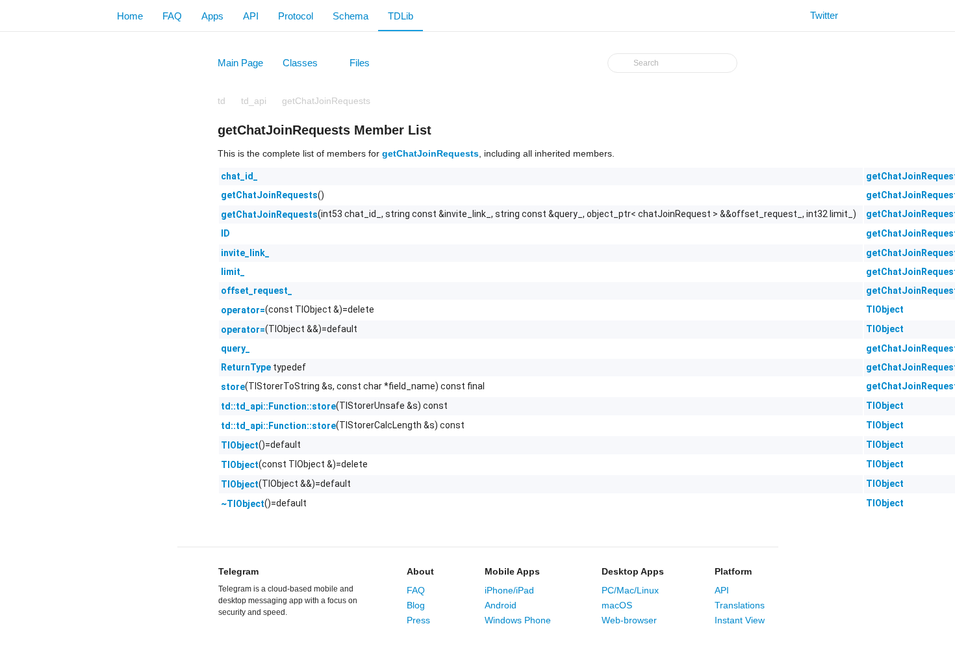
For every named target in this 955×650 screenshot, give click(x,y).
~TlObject (242, 504)
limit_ (233, 271)
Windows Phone (518, 620)
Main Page (240, 62)
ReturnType (246, 367)
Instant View (740, 620)
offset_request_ (256, 290)
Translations (740, 605)
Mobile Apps (512, 571)
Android (500, 605)
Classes (306, 65)
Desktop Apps (633, 571)
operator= (243, 310)
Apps (212, 15)
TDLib (400, 15)
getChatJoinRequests (326, 101)
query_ (235, 348)
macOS (617, 605)
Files (366, 65)
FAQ (172, 15)
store (233, 387)
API (251, 15)
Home (130, 15)
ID (225, 233)
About (420, 571)
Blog (416, 605)
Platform (733, 571)
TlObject (885, 309)
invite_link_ (245, 253)
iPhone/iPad (509, 590)
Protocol (295, 15)
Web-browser (629, 620)
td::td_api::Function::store (278, 406)
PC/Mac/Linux (630, 590)
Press (418, 620)
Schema (350, 15)
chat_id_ (239, 176)
